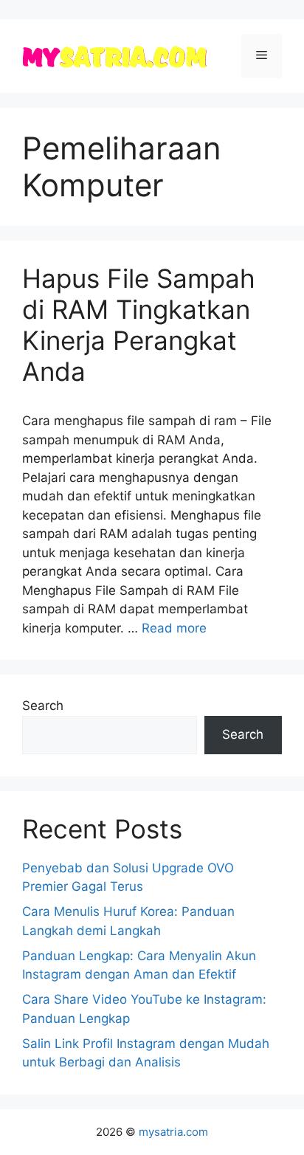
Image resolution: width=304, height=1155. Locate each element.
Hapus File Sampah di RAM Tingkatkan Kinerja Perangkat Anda (138, 325)
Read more (174, 628)
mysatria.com (173, 1132)
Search (42, 705)
